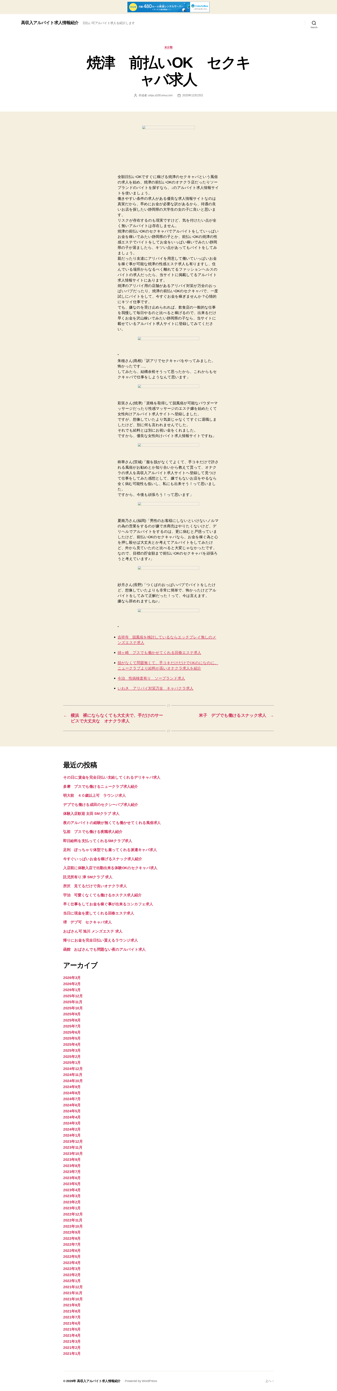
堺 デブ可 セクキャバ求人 (87, 922)
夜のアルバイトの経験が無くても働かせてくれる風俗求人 (112, 823)
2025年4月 (72, 1044)
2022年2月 (72, 1275)
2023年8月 (72, 1166)
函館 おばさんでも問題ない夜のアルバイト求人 (104, 949)
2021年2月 (72, 1347)
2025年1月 (72, 1062)
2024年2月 (72, 1129)
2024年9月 (72, 1087)
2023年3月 (72, 1196)
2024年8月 (72, 1093)
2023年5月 (72, 1184)
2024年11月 (72, 1075)
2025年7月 (72, 1026)
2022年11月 (72, 1220)
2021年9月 (72, 1305)
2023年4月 (72, 1190)
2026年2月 (72, 984)
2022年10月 (73, 1226)
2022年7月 (72, 1244)
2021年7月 (72, 1317)
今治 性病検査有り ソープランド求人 (151, 678)
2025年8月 (72, 1020)
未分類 (168, 47)
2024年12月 (73, 1069)
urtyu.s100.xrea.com (160, 95)
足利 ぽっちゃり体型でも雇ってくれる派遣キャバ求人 (110, 850)
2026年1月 (72, 990)
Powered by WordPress (141, 1381)
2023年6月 (72, 1178)
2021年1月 (72, 1353)
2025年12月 (73, 996)
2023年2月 (72, 1202)
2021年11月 (72, 1293)
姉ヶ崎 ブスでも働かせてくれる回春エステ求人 (159, 652)
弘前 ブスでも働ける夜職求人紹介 (93, 832)
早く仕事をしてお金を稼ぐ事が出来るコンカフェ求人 (108, 904)
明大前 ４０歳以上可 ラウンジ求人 (94, 795)
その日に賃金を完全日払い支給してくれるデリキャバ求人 (111, 777)
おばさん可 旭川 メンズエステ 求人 (93, 931)
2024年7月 (72, 1099)
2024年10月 (73, 1081)
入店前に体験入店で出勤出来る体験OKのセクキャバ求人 (110, 868)
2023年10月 (73, 1153)
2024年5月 (72, 1111)
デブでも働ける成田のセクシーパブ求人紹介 (100, 805)
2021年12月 (73, 1287)
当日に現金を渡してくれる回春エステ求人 (98, 913)
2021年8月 (72, 1311)
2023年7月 (72, 1172)
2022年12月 (73, 1214)
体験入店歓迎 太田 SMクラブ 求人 (91, 813)
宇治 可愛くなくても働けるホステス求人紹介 (102, 895)
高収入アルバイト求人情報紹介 (49, 23)
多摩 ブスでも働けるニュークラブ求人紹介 (100, 786)
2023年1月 (72, 1208)
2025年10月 (73, 1008)
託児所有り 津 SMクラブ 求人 (88, 877)
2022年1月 (72, 1281)
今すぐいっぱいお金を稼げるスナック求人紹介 (102, 859)
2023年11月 (72, 1147)
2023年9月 (72, 1159)
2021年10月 (73, 1299)
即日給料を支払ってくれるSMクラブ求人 (97, 841)
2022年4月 (72, 1263)
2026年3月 (72, 978)
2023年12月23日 (192, 95)
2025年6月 (72, 1032)
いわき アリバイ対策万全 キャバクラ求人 (155, 688)
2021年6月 (72, 1323)
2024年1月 (72, 1135)
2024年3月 (72, 1123)
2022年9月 (72, 1232)
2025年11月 (72, 1002)
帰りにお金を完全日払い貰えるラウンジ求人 (100, 940)
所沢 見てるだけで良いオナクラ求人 (95, 886)
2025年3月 (72, 1050)
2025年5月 (72, 1038)
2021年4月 (72, 1335)
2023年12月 (73, 1141)
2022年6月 (72, 1250)
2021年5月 (72, 1329)
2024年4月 (72, 1117)
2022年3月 (72, 1269)
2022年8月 (72, 1238)
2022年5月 (72, 1256)
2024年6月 (72, 1105)
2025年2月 (72, 1056)
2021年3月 (72, 1341)
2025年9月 (72, 1014)
